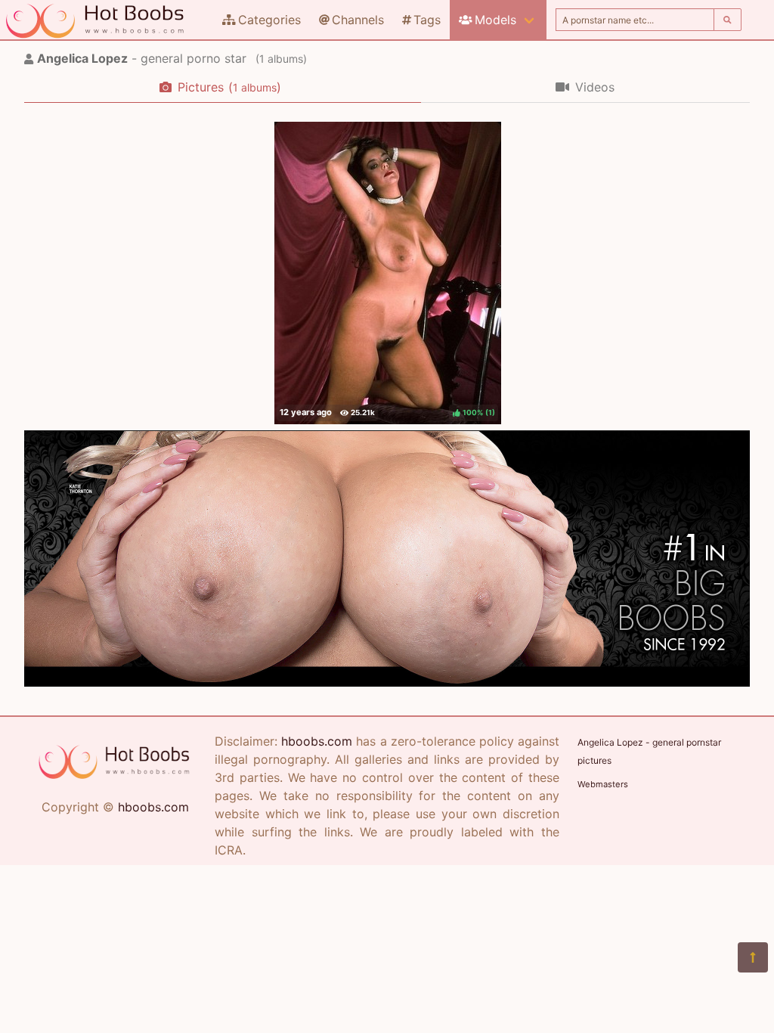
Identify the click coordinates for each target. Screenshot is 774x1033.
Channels (358, 19)
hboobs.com (153, 806)
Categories (269, 19)
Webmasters (602, 784)
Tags (427, 19)
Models (495, 19)
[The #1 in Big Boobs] (387, 682)
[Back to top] (753, 957)
